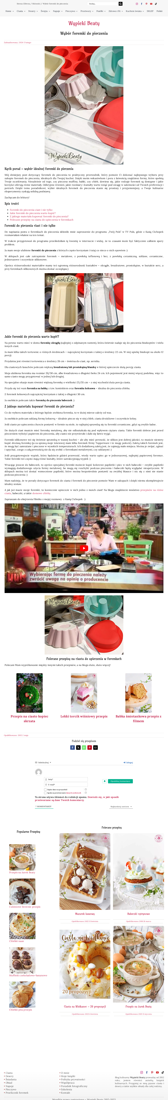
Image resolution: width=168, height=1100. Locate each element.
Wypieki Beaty (84, 23)
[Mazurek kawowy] (85, 834)
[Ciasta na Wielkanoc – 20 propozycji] (85, 927)
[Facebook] (72, 747)
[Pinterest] (90, 747)
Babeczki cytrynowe (138, 913)
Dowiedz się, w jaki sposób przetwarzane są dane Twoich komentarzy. (77, 799)
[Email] (95, 747)
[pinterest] (146, 4)
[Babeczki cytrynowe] (138, 834)
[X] (78, 747)
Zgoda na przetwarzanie (64, 793)
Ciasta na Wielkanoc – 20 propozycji (85, 1006)
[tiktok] (156, 4)
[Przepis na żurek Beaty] (138, 927)
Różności (36, 3)
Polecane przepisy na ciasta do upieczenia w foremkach (41, 219)
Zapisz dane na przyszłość (57, 790)
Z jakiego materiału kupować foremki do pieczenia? (39, 216)
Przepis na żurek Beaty (138, 1006)
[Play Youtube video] (84, 548)
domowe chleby (41, 493)
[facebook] (142, 4)
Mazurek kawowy (85, 913)
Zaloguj (129, 762)
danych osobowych (73, 793)
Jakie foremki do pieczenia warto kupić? (33, 213)
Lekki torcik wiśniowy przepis (84, 716)
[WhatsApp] (84, 747)
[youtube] (151, 4)
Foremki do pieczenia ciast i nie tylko (31, 209)
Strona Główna (23, 3)
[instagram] (137, 4)
